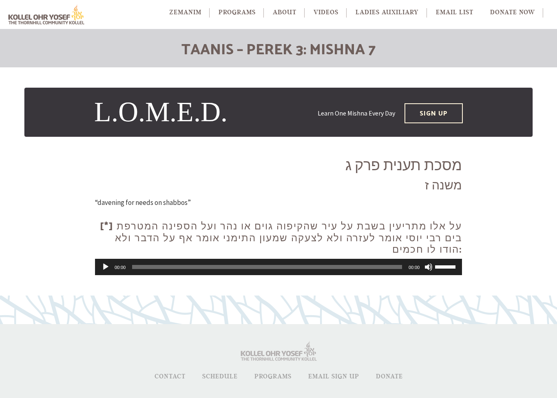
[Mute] (428, 267)
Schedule (220, 376)
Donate (389, 376)
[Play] (106, 267)
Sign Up (434, 113)
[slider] (446, 266)
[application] (278, 267)
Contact (170, 376)
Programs (273, 376)
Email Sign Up (333, 376)
